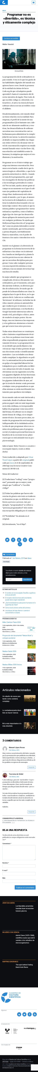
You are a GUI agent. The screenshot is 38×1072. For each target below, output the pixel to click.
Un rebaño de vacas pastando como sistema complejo (11, 698)
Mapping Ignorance (10, 962)
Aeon (12, 463)
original (25, 460)
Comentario (6, 843)
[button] (7, 540)
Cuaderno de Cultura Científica (17, 1064)
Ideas (4, 10)
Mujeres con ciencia (10, 932)
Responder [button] (31, 767)
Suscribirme (27, 579)
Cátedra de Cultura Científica (18, 1059)
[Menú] (34, 2)
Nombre (5, 863)
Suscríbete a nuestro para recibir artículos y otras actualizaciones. (18, 573)
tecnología (6, 561)
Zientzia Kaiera (8, 903)
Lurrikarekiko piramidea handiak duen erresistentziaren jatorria (25, 908)
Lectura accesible (11, 38)
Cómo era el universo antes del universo (17, 608)
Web (3, 878)
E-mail (5, 870)
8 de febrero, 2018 (14, 750)
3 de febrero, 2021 (14, 776)
